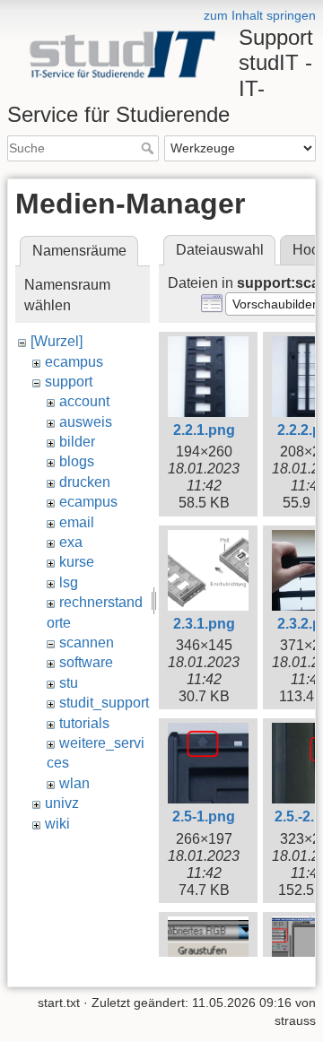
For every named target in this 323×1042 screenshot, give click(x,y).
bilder (77, 441)
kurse (76, 561)
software (86, 662)
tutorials (84, 723)
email (76, 522)
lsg (68, 582)
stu (68, 682)
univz (62, 803)
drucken (84, 482)
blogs (76, 461)
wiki (57, 823)
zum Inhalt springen (260, 15)
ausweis (85, 422)
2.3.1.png (204, 623)
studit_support (104, 702)
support (68, 381)
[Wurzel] (57, 341)
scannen (86, 642)
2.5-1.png (203, 816)
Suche (149, 148)
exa (71, 542)
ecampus (74, 361)
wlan (74, 783)
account (84, 401)
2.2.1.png (204, 430)
